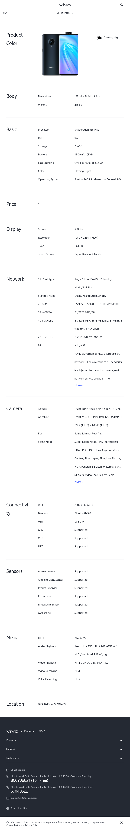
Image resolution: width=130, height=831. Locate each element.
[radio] (108, 38)
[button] (8, 5)
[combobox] (21, 13)
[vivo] (12, 731)
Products (29, 732)
